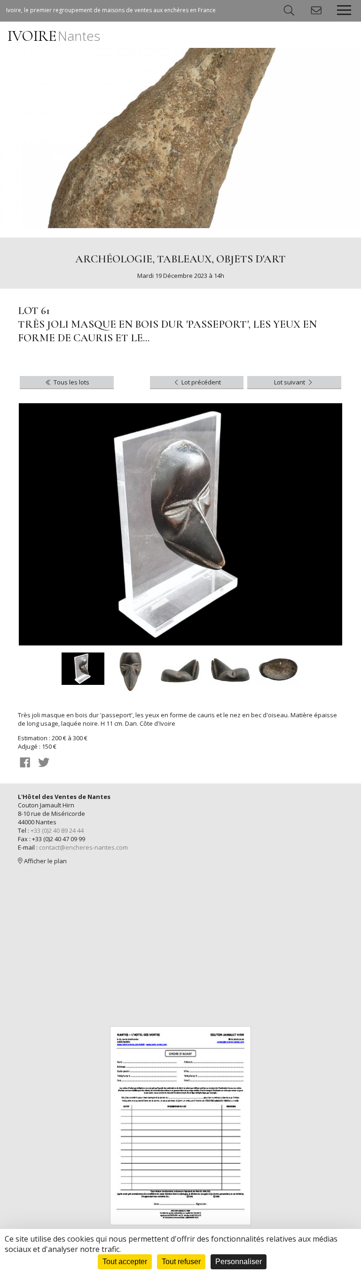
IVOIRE (54, 36)
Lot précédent (200, 382)
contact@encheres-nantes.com (83, 847)
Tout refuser (181, 1262)
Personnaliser (238, 1262)
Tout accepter (124, 1262)
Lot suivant (290, 382)
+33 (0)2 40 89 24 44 (57, 830)
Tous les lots (70, 382)
